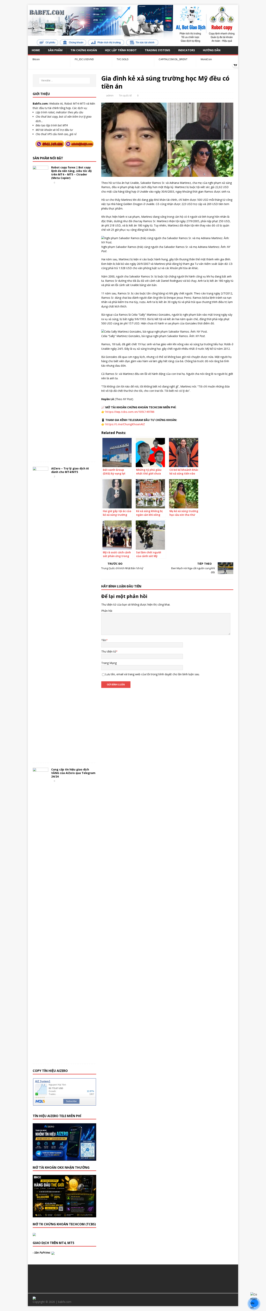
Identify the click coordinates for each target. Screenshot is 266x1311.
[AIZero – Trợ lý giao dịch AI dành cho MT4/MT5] (40, 756)
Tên (103, 640)
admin (110, 95)
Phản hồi (106, 611)
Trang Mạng (109, 663)
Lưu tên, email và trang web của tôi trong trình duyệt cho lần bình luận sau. (152, 674)
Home (36, 50)
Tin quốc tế (125, 95)
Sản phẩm (55, 50)
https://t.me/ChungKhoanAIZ (125, 424)
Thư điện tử (108, 651)
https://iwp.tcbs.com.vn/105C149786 (129, 412)
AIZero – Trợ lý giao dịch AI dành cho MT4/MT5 (70, 470)
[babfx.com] (133, 44)
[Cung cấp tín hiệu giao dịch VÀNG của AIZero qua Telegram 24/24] (40, 1057)
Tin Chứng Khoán (83, 50)
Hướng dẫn (211, 50)
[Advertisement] (133, 1278)
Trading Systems (157, 50)
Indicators (186, 50)
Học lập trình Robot (121, 50)
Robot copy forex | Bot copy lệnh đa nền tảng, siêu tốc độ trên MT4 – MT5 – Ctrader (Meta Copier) (71, 173)
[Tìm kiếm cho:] (64, 80)
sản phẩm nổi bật (48, 158)
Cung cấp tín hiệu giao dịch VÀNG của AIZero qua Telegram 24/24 (73, 773)
